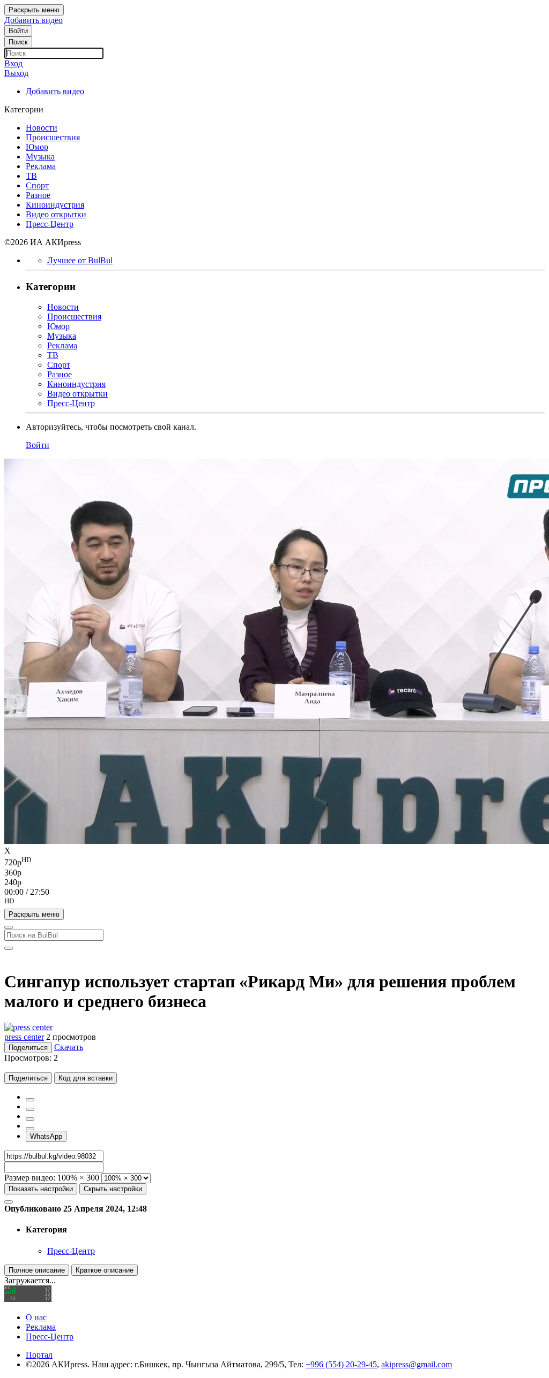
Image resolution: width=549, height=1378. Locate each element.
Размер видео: (29, 1177)
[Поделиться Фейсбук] (30, 1099)
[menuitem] (274, 861)
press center (24, 1036)
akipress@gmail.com (416, 1364)
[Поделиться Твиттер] (30, 1109)
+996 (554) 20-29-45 (341, 1364)
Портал (39, 1354)
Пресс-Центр (71, 1250)
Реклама (41, 1326)
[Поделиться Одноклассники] (30, 1119)
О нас (36, 1317)
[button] (274, 903)
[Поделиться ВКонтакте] (30, 1128)
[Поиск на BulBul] (8, 927)
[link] (18, 30)
